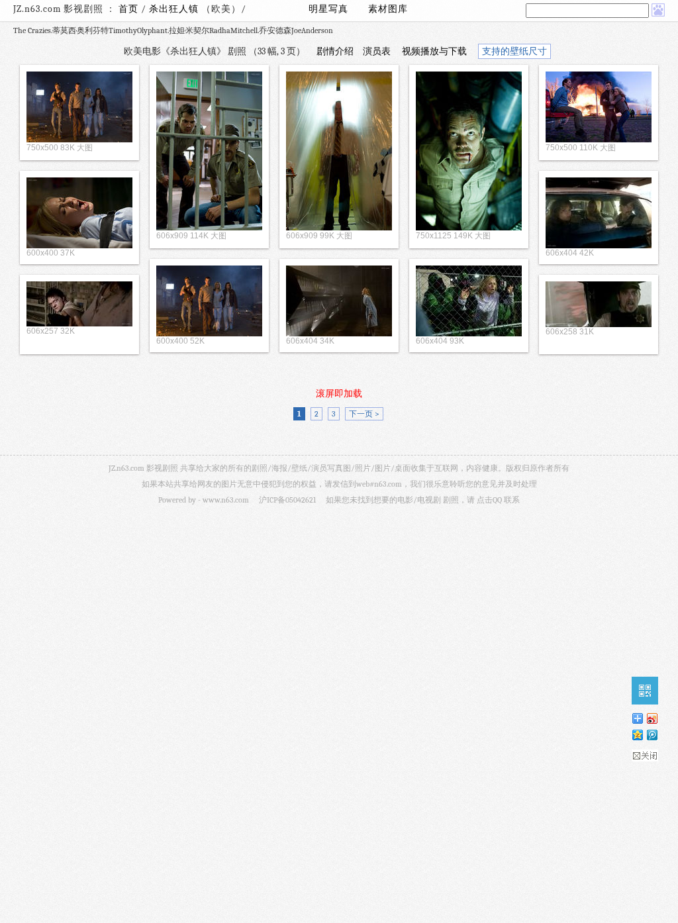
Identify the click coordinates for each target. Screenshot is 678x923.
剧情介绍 (335, 51)
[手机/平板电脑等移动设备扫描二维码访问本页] (645, 690)
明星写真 (328, 9)
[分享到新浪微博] (651, 718)
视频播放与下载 (434, 51)
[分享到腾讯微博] (651, 734)
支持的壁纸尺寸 (514, 51)
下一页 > (364, 413)
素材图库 (388, 9)
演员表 (377, 51)
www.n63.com (226, 500)
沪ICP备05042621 (287, 500)
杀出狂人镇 (175, 9)
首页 (128, 9)
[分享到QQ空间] (637, 734)
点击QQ (489, 500)
